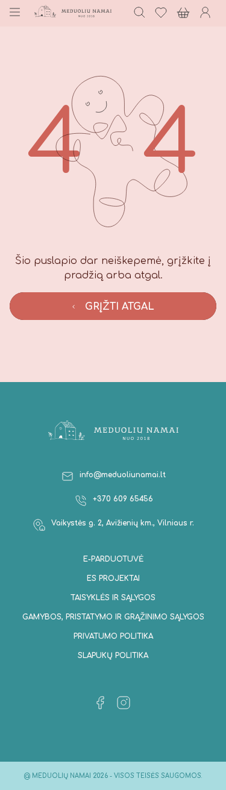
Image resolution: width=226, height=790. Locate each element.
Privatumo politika (113, 636)
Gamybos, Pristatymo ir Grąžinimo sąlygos (113, 617)
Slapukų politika (113, 655)
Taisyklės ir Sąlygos (113, 598)
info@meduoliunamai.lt (123, 475)
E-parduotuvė (113, 559)
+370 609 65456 (123, 499)
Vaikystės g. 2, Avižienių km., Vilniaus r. (122, 523)
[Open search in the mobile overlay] (139, 13)
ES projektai (113, 578)
